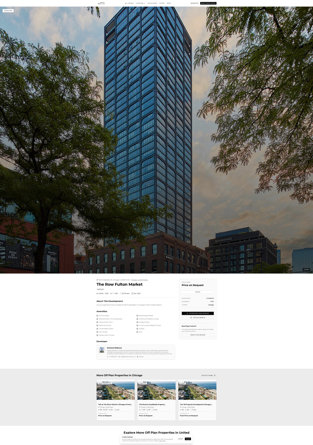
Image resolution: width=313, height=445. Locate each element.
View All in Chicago (207, 375)
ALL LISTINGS (129, 3)
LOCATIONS (139, 3)
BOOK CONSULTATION (208, 3)
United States (143, 280)
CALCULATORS (152, 3)
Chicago (134, 280)
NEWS (169, 3)
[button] (156, 140)
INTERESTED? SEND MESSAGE (199, 313)
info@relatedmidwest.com (128, 356)
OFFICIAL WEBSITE (199, 317)
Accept (188, 439)
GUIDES (161, 3)
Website (141, 356)
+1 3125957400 (113, 356)
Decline (180, 439)
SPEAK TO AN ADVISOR (197, 335)
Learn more (162, 441)
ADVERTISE (194, 3)
